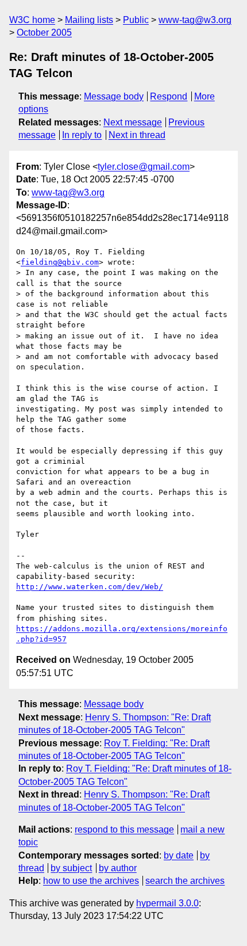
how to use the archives (91, 881)
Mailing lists (89, 20)
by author (118, 868)
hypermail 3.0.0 (167, 903)
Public (136, 20)
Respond (168, 96)
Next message (132, 122)
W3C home (32, 20)
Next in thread (137, 135)
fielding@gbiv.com (60, 262)
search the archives (185, 881)
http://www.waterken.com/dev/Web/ (89, 586)
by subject (71, 868)
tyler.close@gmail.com (144, 166)
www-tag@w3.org (195, 20)
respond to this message (124, 829)
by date (179, 855)
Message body (114, 96)
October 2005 (44, 32)
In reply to (82, 135)
